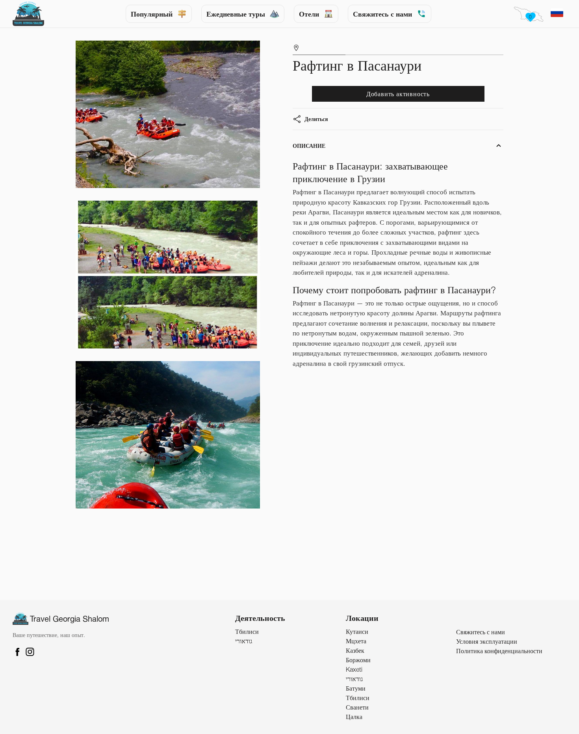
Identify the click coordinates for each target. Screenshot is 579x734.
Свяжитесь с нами (382, 13)
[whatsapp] (369, 130)
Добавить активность (398, 94)
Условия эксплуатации (486, 641)
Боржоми (358, 660)
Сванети (357, 707)
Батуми (356, 688)
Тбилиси (247, 631)
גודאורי (243, 641)
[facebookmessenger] (352, 130)
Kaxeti (354, 669)
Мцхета (356, 641)
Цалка (354, 717)
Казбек (355, 650)
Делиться (316, 119)
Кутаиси (357, 631)
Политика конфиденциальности (499, 651)
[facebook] (334, 130)
